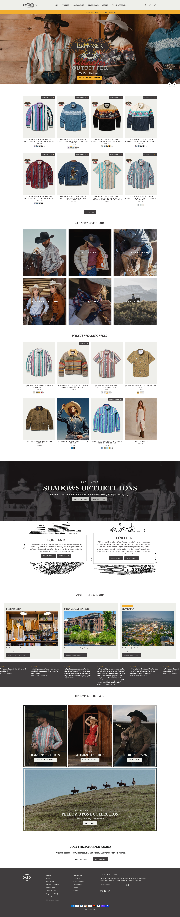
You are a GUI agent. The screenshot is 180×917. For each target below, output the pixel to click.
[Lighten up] (135, 736)
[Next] (174, 84)
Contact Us (49, 897)
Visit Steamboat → (75, 655)
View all (90, 212)
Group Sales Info (79, 881)
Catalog (76, 890)
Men (56, 5)
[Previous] (170, 84)
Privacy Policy (50, 887)
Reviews (48, 875)
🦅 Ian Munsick (118, 5)
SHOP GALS (64, 556)
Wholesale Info (78, 884)
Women (66, 5)
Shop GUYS (48, 556)
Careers (76, 894)
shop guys (116, 558)
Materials (93, 5)
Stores (105, 5)
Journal (48, 878)
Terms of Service (51, 890)
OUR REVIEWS (99, 499)
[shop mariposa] (90, 736)
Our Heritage (81, 499)
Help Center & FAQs (52, 894)
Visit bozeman (131, 655)
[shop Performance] (45, 736)
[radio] (35, 146)
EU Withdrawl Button (52, 900)
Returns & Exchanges (52, 884)
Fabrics (76, 887)
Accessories (78, 5)
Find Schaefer (78, 875)
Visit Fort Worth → (18, 655)
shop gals (131, 558)
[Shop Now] (90, 799)
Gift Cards (77, 878)
